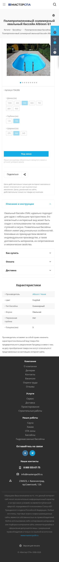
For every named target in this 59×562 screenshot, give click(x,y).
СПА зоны (30, 430)
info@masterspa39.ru (32, 474)
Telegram (32, 453)
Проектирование (30, 406)
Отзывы (30, 386)
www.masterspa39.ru (30, 535)
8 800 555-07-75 (31, 467)
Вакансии (30, 378)
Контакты (30, 374)
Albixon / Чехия (39, 294)
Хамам (30, 426)
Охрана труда (30, 382)
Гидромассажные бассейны (30, 438)
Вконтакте (25, 453)
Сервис (30, 398)
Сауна (30, 422)
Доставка (30, 402)
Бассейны (30, 434)
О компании (30, 366)
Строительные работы (30, 410)
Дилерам (30, 370)
